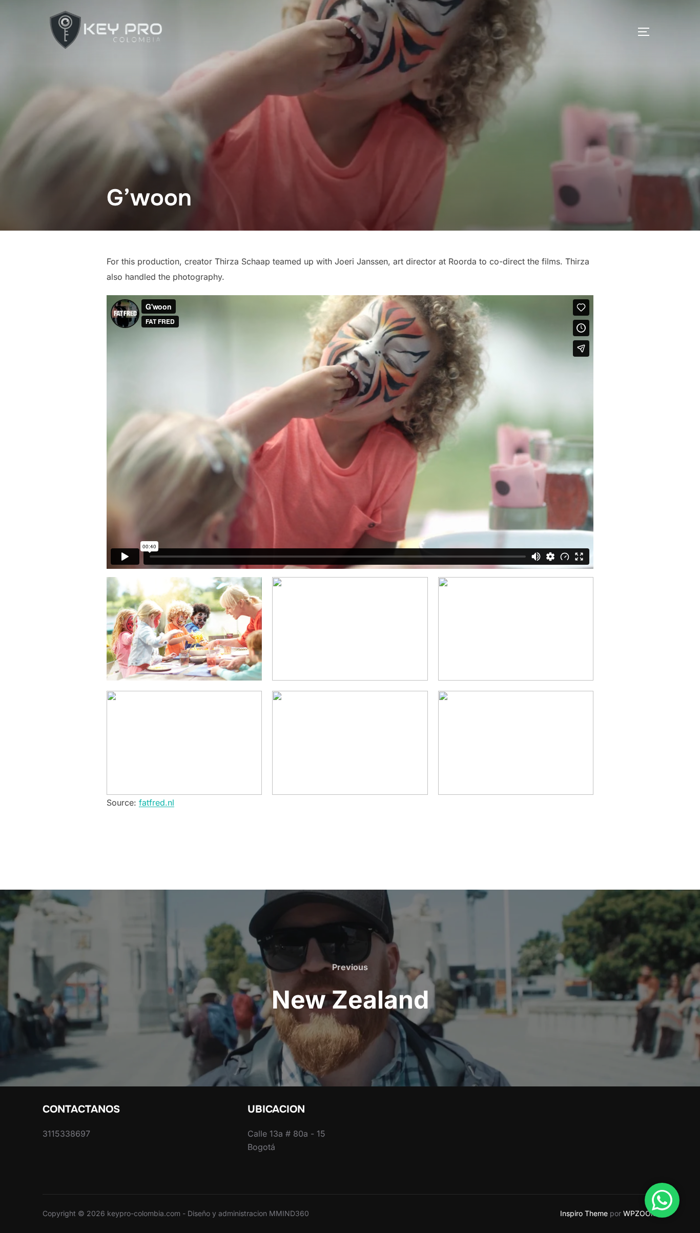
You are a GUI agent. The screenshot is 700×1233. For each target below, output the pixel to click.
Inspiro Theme (584, 1213)
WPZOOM (640, 1213)
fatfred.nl (156, 802)
